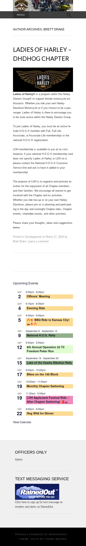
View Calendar (22, 422)
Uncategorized (33, 236)
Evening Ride (36, 308)
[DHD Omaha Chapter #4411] (43, 5)
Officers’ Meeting (38, 296)
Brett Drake (19, 241)
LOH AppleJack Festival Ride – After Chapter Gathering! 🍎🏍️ (48, 400)
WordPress (58, 534)
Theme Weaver (56, 539)
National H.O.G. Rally (41, 335)
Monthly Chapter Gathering (45, 386)
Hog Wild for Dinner (40, 413)
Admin (18, 459)
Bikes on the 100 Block (42, 374)
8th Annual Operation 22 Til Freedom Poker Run (45, 349)
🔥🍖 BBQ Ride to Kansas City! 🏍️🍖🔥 (48, 322)
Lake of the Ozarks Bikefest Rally (49, 363)
